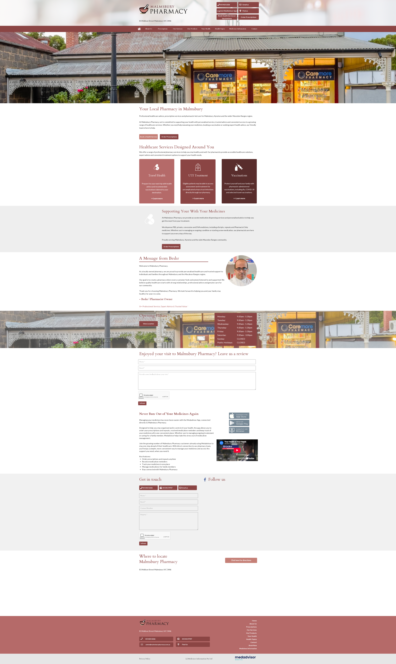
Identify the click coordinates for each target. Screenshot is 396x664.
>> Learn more (239, 198)
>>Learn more (198, 198)
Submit (142, 403)
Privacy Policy (144, 659)
